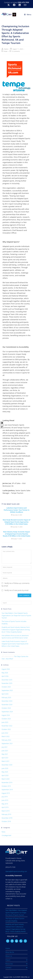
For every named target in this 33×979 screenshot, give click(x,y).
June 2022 (5, 733)
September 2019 (7, 790)
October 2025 (6, 687)
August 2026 (6, 669)
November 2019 (7, 783)
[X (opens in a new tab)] (9, 5)
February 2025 (6, 697)
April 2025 (5, 694)
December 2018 (7, 818)
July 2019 (5, 797)
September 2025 (7, 690)
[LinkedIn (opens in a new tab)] (20, 5)
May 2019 (5, 804)
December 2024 (7, 701)
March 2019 (5, 811)
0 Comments (16, 51)
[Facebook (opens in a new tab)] (15, 5)
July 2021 (5, 747)
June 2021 (5, 751)
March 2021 (5, 761)
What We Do (10, 952)
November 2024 (7, 705)
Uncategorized (6, 835)
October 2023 (6, 719)
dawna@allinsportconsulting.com (16, 871)
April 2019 (5, 807)
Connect (8, 968)
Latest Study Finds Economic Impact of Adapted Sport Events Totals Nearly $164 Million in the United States (15, 643)
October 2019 (6, 786)
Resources (9, 964)
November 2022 (7, 726)
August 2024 (6, 715)
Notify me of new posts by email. (16, 590)
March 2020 (5, 779)
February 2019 (6, 814)
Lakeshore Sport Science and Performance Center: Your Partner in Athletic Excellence (16, 510)
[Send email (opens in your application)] (24, 5)
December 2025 (7, 680)
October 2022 (6, 729)
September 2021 (7, 743)
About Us (9, 956)
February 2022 (6, 740)
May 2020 (5, 772)
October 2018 (6, 821)
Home (8, 948)
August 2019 (6, 793)
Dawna (6, 49)
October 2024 (6, 708)
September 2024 (7, 712)
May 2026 (5, 673)
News (6, 51)
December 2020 (7, 765)
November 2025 (7, 683)
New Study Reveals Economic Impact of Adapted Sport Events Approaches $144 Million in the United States (16, 522)
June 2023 (5, 722)
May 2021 (5, 754)
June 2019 (5, 800)
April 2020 (5, 775)
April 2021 (5, 758)
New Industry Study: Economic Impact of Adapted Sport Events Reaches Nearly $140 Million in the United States (16, 534)
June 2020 (5, 768)
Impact (8, 960)
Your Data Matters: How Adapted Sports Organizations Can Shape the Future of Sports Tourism (16, 615)
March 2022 (5, 736)
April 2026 (5, 676)
